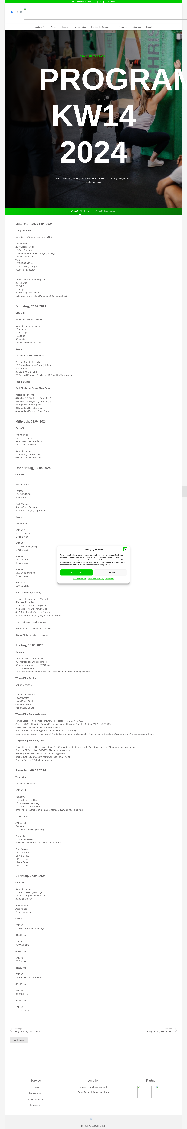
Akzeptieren (76, 572)
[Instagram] (17, 12)
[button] (125, 549)
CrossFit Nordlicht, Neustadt (93, 1087)
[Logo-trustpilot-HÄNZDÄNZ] (144, 1092)
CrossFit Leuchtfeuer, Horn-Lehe (93, 1092)
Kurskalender (35, 1093)
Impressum (109, 579)
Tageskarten (36, 1105)
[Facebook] (12, 12)
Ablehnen (110, 572)
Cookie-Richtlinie (79, 579)
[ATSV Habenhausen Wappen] (160, 1092)
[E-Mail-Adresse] (21, 12)
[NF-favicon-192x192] (93, 1121)
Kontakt (35, 1087)
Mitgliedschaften (36, 1099)
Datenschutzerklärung (96, 579)
